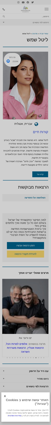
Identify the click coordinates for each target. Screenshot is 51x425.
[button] (5, 396)
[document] (25, 212)
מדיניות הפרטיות (14, 416)
